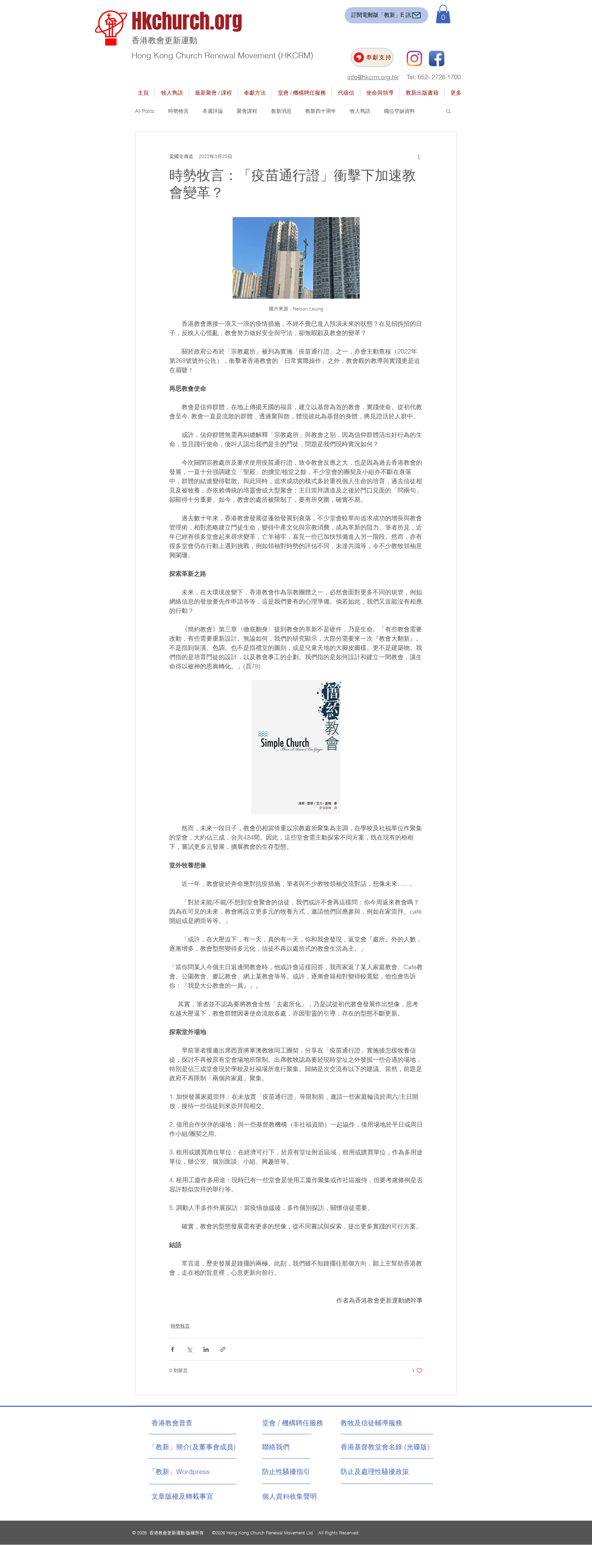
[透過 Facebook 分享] (172, 1349)
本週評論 (212, 111)
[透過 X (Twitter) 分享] (189, 1349)
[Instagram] (414, 58)
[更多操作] (419, 156)
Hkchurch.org (187, 21)
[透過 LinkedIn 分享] (206, 1349)
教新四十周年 (320, 111)
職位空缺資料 (399, 111)
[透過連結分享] (223, 1349)
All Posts (145, 111)
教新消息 (281, 111)
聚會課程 (247, 111)
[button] (443, 14)
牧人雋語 (360, 111)
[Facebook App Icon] (436, 58)
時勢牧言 (178, 111)
